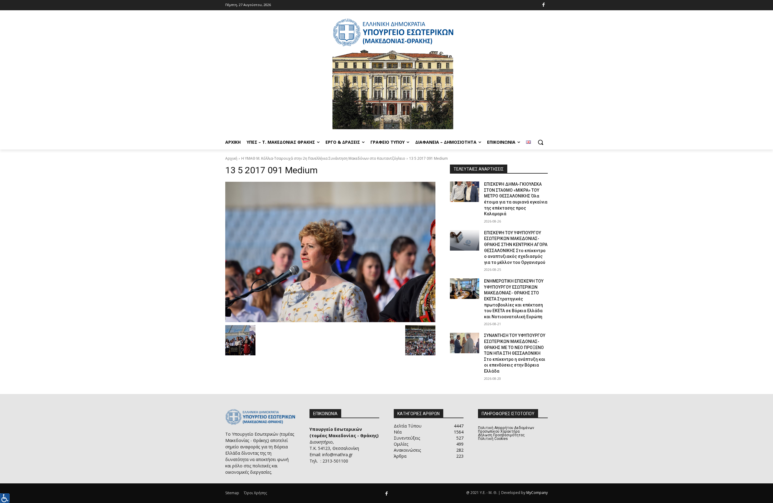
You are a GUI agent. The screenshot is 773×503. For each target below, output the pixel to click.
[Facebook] (543, 5)
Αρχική (231, 158)
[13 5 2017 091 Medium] (330, 252)
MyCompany (537, 492)
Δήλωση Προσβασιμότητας (501, 435)
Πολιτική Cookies (493, 439)
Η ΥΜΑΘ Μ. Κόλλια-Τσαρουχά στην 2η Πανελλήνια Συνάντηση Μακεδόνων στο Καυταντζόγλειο (323, 158)
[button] (540, 142)
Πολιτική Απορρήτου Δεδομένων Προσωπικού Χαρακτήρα (506, 430)
